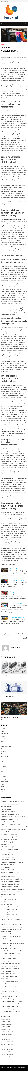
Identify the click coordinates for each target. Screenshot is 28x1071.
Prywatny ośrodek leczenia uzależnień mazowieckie (14, 941)
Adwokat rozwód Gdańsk (7, 1057)
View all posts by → (15, 647)
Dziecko (3, 736)
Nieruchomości (4, 754)
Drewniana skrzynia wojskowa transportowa (12, 837)
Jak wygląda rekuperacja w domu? (9, 819)
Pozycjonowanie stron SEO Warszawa (10, 963)
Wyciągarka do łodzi (15, 592)
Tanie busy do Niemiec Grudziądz (9, 996)
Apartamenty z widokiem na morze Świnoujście (13, 816)
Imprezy (3, 744)
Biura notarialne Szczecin (7, 904)
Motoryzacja (4, 751)
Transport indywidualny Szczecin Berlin (10, 1011)
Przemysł (3, 764)
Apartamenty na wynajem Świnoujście (10, 884)
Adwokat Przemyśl (5, 1021)
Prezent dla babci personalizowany (9, 922)
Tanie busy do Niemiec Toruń (8, 986)
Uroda (2, 784)
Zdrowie (3, 791)
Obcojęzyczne (4, 756)
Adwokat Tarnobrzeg (6, 1024)
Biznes (2, 44)
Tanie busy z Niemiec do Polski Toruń (10, 1006)
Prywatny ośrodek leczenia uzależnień (10, 953)
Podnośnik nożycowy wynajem (8, 899)
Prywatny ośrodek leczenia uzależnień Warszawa (13, 934)
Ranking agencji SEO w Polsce (8, 958)
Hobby (2, 741)
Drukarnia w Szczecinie (16, 603)
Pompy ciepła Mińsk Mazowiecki (9, 976)
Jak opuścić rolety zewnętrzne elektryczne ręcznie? (14, 827)
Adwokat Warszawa (6, 1039)
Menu (4, 24)
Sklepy (2, 769)
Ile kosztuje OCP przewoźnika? (8, 852)
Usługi (2, 786)
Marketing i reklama (6, 746)
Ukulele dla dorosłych (6, 1029)
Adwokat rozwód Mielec (7, 1052)
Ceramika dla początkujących (8, 842)
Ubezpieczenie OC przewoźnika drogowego (12, 862)
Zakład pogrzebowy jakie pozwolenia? (10, 824)
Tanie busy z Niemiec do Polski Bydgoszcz (11, 1004)
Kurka (10, 1067)
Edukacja (3, 738)
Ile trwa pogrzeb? (5, 844)
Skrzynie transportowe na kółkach (9, 839)
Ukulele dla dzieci (5, 1016)
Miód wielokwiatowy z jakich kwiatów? (11, 847)
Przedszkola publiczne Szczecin (9, 912)
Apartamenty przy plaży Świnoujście (10, 814)
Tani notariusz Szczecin (7, 854)
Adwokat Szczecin (5, 1019)
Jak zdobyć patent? (6, 676)
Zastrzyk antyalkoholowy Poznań (9, 907)
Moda (2, 749)
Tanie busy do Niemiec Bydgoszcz (9, 989)
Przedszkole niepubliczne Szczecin (9, 909)
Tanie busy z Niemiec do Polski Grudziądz (11, 1001)
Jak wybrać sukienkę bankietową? (9, 821)
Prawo (2, 761)
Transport (3, 776)
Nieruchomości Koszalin (7, 917)
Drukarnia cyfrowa (14, 569)
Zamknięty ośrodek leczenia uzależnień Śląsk (12, 943)
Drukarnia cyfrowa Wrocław (17, 580)
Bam (2, 1068)
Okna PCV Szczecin (5, 867)
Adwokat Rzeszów (5, 1026)
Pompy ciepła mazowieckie (8, 973)
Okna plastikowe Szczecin (7, 864)
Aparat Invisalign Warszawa (8, 859)
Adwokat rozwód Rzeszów (7, 1049)
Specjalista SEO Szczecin (7, 1044)
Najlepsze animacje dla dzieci (8, 948)
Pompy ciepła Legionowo (7, 971)
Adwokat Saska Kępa (6, 1034)
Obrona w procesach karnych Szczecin (10, 804)
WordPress (20, 1067)
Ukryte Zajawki (4, 781)
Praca (2, 759)
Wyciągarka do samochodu (17, 617)
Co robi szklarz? (5, 832)
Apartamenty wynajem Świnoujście (10, 886)
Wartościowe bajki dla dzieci (8, 811)
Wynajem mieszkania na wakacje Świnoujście (12, 889)
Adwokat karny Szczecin (7, 1047)
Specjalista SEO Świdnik (7, 1042)
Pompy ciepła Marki (6, 978)
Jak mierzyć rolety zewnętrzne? (9, 834)
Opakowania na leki (6, 806)
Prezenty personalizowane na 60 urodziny (11, 924)
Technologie (4, 774)
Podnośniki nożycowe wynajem (9, 897)
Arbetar (3, 728)
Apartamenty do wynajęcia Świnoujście (11, 891)
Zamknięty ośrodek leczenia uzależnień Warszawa (13, 951)
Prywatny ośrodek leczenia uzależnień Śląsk (12, 946)
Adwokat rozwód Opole (7, 1054)
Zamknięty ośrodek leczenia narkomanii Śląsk (12, 801)
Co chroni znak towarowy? (8, 696)
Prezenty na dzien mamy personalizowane (11, 919)
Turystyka (3, 779)
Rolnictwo (3, 766)
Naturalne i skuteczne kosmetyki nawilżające (12, 1014)
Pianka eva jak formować (7, 869)
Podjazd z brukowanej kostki (8, 876)
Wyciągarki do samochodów (8, 894)
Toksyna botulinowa (6, 984)
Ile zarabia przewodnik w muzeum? (9, 849)
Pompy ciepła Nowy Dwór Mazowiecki (10, 968)
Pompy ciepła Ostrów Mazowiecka (9, 981)
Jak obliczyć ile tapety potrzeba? (9, 966)
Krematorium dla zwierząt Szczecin (10, 999)
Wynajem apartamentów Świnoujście (10, 881)
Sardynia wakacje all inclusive (8, 857)
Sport (2, 771)
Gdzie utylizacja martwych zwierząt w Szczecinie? (13, 829)
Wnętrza (3, 789)
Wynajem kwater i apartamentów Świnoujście (12, 879)
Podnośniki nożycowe (6, 902)
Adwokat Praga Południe (7, 1031)
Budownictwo (4, 733)
